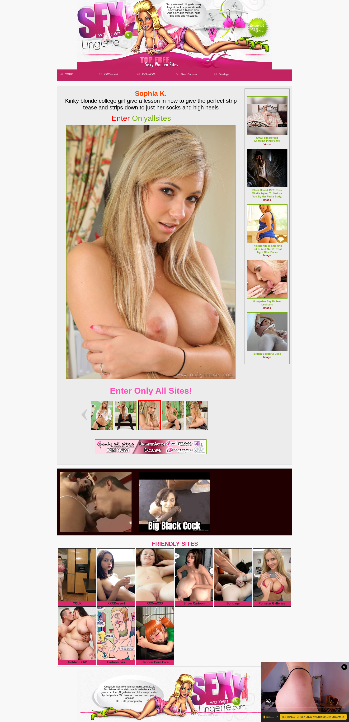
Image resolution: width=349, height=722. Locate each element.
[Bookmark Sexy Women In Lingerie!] (258, 31)
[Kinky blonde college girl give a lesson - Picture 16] (197, 429)
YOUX (69, 74)
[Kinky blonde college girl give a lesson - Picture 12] (102, 429)
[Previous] (84, 415)
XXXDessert (111, 74)
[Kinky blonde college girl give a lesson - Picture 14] (149, 429)
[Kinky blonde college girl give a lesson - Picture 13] (126, 429)
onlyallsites (141, 118)
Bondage (224, 74)
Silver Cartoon (188, 74)
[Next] (151, 252)
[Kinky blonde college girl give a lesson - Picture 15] (173, 429)
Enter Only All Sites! (151, 391)
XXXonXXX (148, 74)
